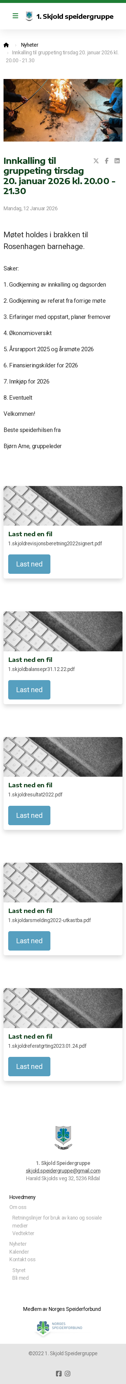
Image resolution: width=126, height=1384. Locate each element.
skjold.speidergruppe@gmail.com (63, 1171)
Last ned (29, 564)
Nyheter (29, 45)
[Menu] (15, 16)
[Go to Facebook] (58, 1373)
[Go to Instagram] (67, 1373)
